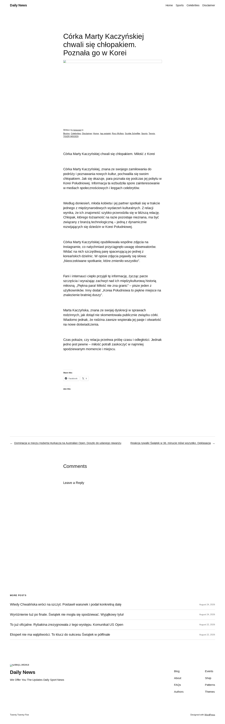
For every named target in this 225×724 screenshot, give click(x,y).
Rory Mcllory (118, 133)
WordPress (209, 714)
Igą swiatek (105, 133)
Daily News (18, 5)
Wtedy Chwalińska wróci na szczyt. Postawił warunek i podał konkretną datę (65, 604)
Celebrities (76, 133)
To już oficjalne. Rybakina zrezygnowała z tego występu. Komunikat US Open (66, 624)
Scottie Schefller (132, 133)
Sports (144, 133)
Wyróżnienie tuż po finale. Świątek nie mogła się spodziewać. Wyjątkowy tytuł (66, 614)
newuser (77, 130)
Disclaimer (87, 133)
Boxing (66, 133)
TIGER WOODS (71, 136)
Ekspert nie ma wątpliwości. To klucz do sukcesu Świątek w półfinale (60, 634)
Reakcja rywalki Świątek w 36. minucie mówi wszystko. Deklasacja (170, 443)
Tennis (152, 133)
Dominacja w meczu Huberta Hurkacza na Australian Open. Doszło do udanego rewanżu (67, 443)
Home (96, 133)
